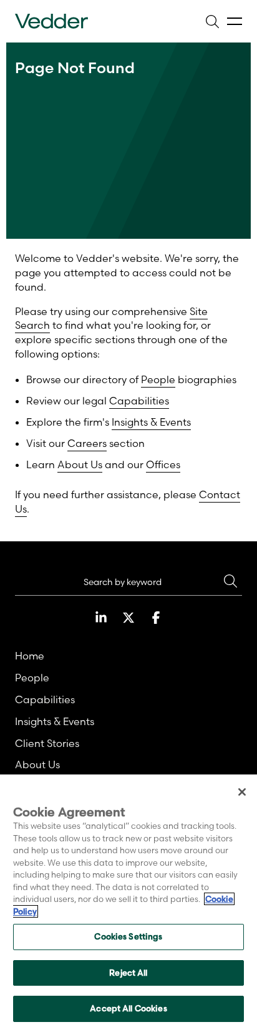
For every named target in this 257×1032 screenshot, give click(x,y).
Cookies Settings (128, 936)
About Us (79, 464)
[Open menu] (234, 21)
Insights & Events (151, 422)
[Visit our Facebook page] (156, 617)
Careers (87, 443)
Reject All (128, 973)
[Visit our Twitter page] (128, 617)
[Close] (242, 792)
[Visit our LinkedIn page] (101, 617)
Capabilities (139, 400)
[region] (128, 903)
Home (29, 655)
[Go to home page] (51, 21)
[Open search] (212, 21)
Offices (163, 464)
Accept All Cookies (128, 1008)
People (158, 379)
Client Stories (47, 743)
